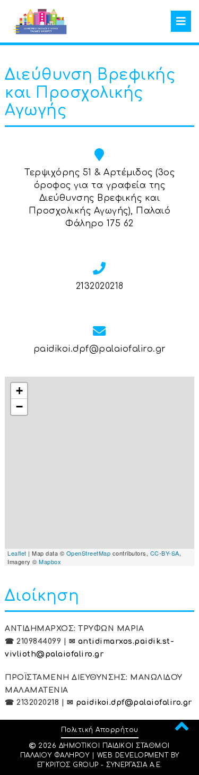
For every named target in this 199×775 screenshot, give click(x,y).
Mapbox (50, 561)
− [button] (19, 406)
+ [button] (19, 390)
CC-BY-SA (164, 553)
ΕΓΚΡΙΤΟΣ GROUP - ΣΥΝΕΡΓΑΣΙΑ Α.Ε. (99, 765)
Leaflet (17, 553)
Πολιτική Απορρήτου (100, 730)
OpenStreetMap (88, 553)
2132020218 (100, 286)
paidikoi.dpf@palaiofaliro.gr (99, 349)
